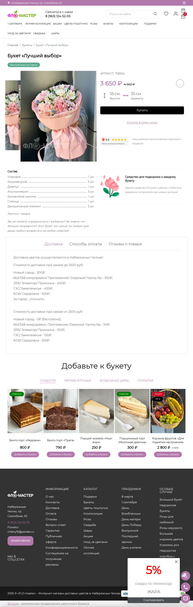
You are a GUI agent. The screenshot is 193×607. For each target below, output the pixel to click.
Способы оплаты (85, 244)
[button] (180, 417)
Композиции (128, 23)
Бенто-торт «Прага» (60, 440)
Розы (94, 23)
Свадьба (39, 33)
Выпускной (130, 530)
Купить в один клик (142, 122)
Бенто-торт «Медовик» (25, 440)
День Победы (132, 525)
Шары (55, 33)
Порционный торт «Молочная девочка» (132, 440)
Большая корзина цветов (171, 536)
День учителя (131, 547)
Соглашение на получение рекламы (57, 558)
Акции (57, 23)
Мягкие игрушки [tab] (77, 380)
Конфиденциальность (58, 547)
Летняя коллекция (38, 23)
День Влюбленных (131, 510)
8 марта (127, 496)
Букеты (108, 23)
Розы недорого (171, 528)
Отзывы (51, 519)
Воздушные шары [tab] (114, 380)
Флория (13, 603)
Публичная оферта (54, 539)
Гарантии (53, 530)
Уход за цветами (19, 33)
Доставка (53, 244)
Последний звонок (130, 539)
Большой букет (171, 499)
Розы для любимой (167, 519)
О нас (50, 496)
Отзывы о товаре (125, 244)
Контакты (53, 502)
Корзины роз (169, 545)
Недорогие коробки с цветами (168, 556)
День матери (131, 519)
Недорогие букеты (168, 508)
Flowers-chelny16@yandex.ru (21, 530)
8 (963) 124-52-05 (57, 16)
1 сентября (15, 23)
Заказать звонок (20, 541)
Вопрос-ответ (56, 525)
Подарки (150, 23)
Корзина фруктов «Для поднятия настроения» (168, 440)
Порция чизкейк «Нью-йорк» (96, 440)
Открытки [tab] (145, 380)
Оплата (51, 513)
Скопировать (153, 600)
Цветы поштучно (76, 23)
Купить (142, 110)
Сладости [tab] (48, 380)
